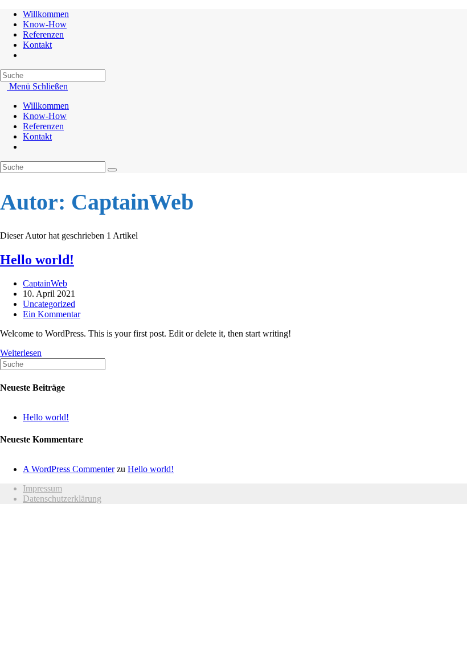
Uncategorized (49, 304)
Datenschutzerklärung (62, 498)
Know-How (45, 116)
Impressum (42, 488)
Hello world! (37, 259)
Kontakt (37, 136)
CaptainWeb (45, 283)
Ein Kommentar (51, 314)
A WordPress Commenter (68, 469)
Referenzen (43, 126)
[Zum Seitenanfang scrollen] (3, 518)
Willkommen (46, 105)
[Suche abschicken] (112, 169)
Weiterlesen (24, 353)
